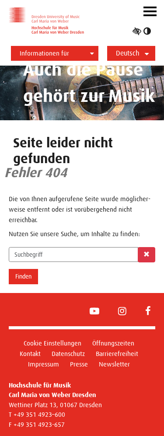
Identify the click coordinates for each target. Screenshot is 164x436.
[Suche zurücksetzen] (146, 254)
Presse (79, 364)
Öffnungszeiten (113, 343)
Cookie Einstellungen (52, 343)
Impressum (43, 364)
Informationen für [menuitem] (44, 53)
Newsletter (114, 364)
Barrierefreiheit (117, 353)
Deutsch (128, 53)
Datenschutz (68, 353)
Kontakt (30, 353)
